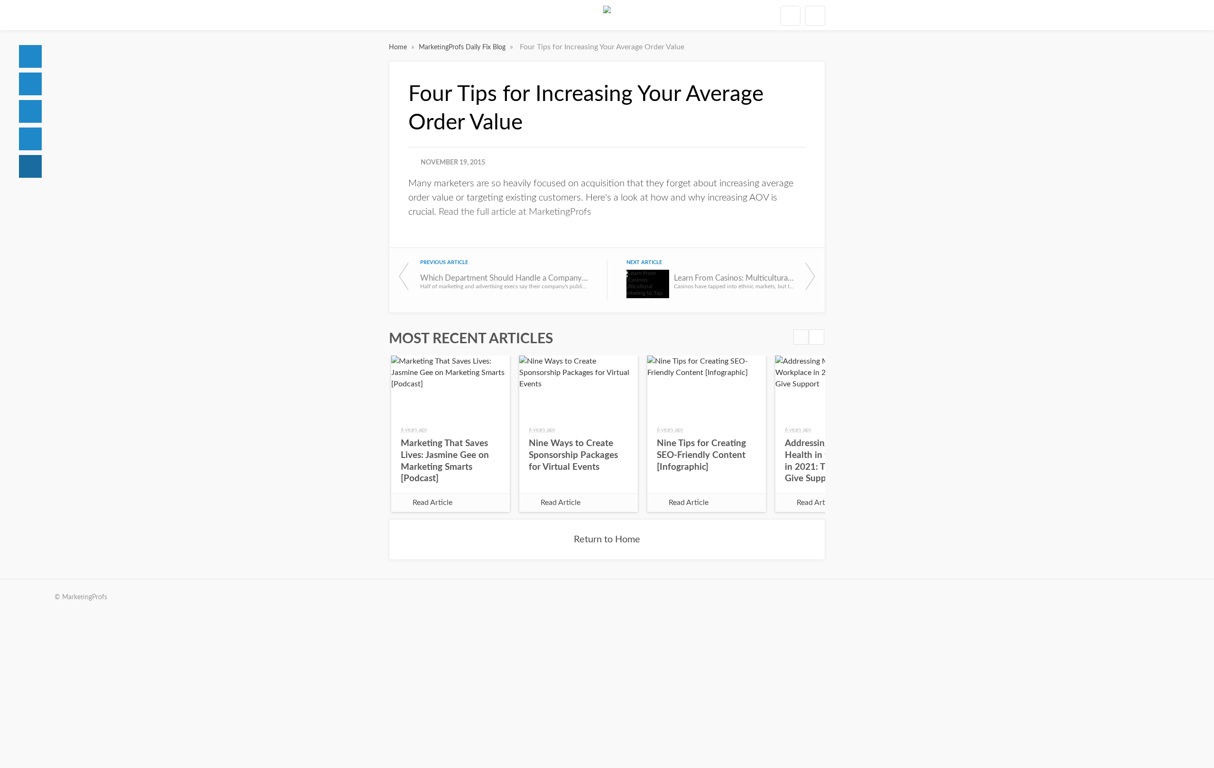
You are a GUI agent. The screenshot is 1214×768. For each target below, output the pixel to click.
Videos (30, 139)
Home (30, 56)
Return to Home (607, 539)
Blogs (30, 166)
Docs (30, 84)
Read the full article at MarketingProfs (515, 212)
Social (30, 111)
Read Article (432, 502)
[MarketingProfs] (607, 15)
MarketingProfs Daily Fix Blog (463, 47)
